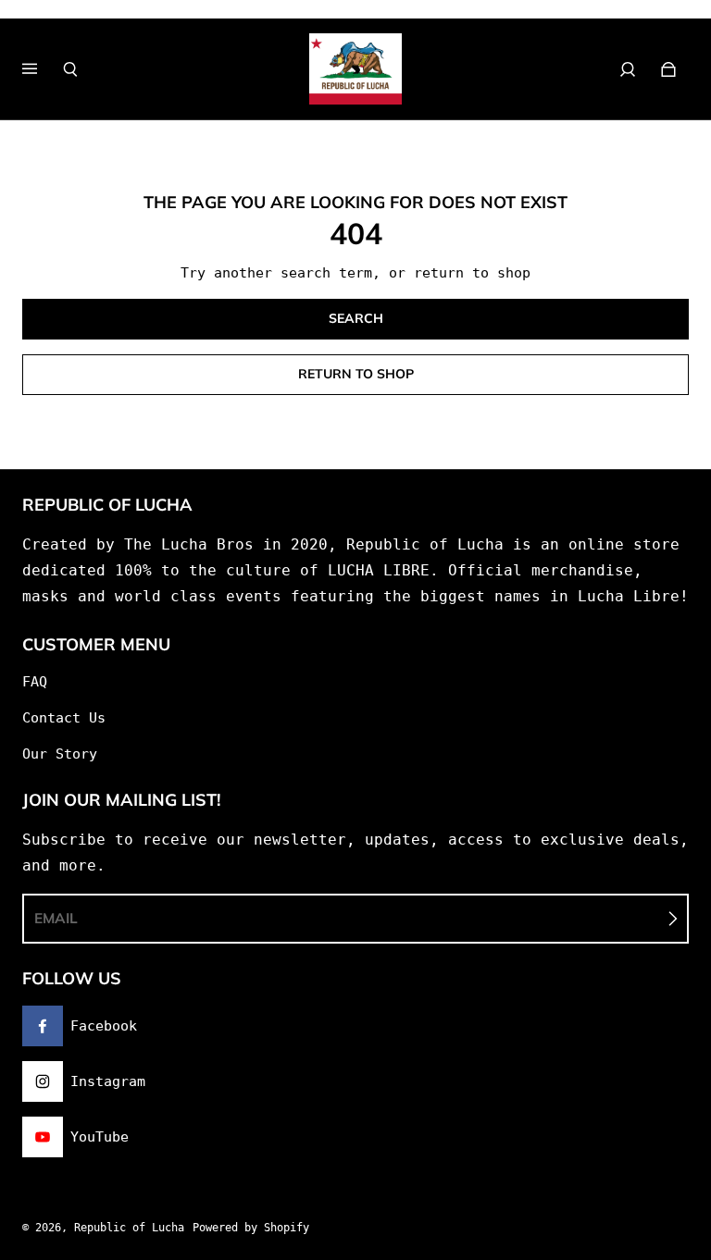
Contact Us (64, 718)
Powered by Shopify (251, 1227)
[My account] (627, 69)
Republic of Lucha (129, 1227)
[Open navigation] (42, 69)
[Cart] (668, 69)
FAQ (34, 681)
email (56, 918)
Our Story (59, 754)
